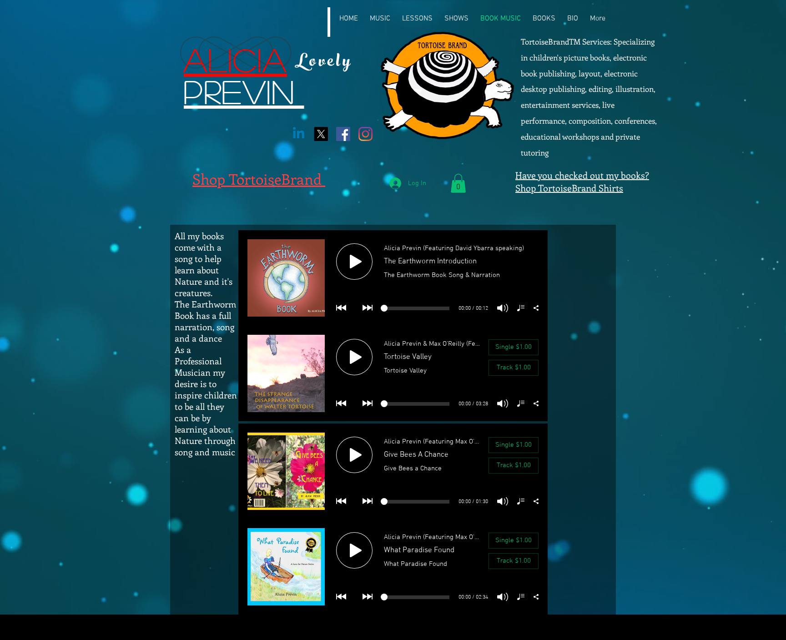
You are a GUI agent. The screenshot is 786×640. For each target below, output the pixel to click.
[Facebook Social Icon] (343, 134)
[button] (458, 183)
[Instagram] (365, 134)
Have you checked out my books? (582, 175)
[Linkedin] (299, 134)
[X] (321, 134)
